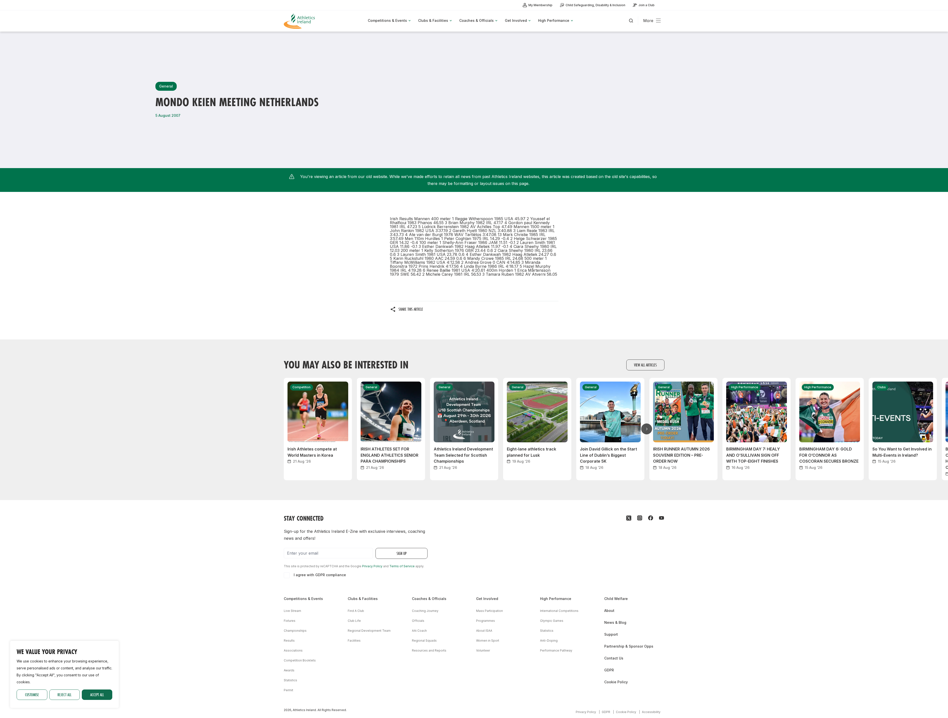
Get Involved (487, 599)
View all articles (645, 365)
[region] (64, 674)
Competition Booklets (300, 660)
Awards (289, 670)
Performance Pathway (556, 650)
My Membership (540, 5)
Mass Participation (489, 611)
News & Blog (615, 622)
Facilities (354, 640)
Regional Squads (424, 640)
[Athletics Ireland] (300, 20)
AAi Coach (419, 630)
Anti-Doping (549, 640)
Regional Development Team (369, 630)
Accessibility (651, 712)
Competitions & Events (303, 599)
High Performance (555, 599)
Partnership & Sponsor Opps (628, 646)
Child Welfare (616, 599)
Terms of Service (402, 566)
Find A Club (356, 611)
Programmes (485, 621)
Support (611, 634)
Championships (295, 630)
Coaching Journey (425, 611)
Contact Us (613, 658)
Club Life (354, 621)
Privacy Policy (372, 566)
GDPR (609, 670)
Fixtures (289, 621)
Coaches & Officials (429, 599)
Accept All (97, 694)
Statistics (290, 680)
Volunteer (483, 650)
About (609, 610)
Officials (418, 621)
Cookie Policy (616, 682)
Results (289, 640)
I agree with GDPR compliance (320, 575)
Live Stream (292, 611)
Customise (32, 694)
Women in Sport (487, 640)
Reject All (64, 694)
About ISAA (484, 630)
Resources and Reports (429, 650)
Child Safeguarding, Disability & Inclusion (595, 5)
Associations (293, 650)
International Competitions (559, 611)
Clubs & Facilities (363, 599)
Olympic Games (551, 621)
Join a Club (646, 5)
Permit (288, 690)
